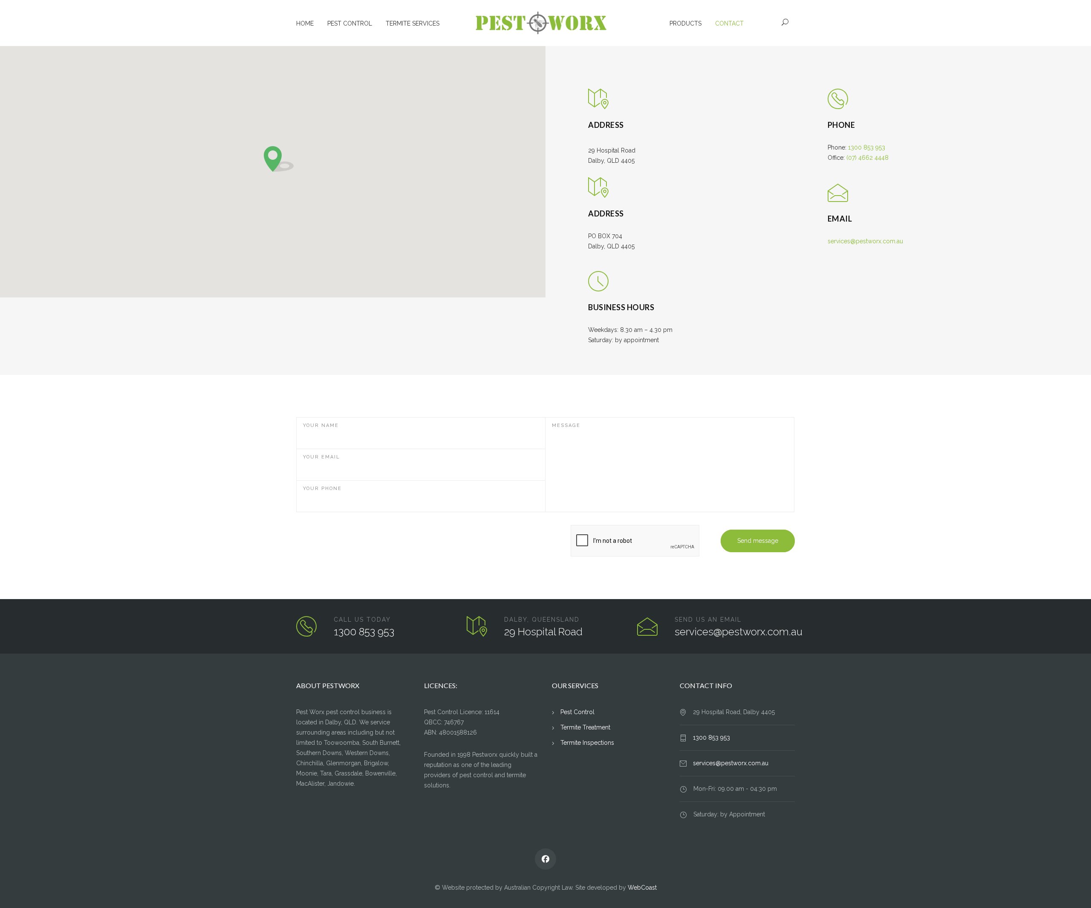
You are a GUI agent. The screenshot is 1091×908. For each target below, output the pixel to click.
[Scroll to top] (1067, 884)
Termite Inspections (587, 742)
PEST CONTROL (349, 23)
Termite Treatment (585, 727)
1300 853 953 (866, 147)
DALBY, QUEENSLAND (542, 619)
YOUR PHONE (322, 488)
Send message (757, 540)
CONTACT (729, 23)
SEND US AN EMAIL (708, 619)
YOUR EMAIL (321, 457)
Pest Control (577, 712)
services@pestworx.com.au (865, 241)
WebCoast (642, 887)
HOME (305, 23)
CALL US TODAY (362, 619)
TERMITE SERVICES (412, 23)
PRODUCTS (685, 23)
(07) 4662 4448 (867, 157)
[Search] (785, 22)
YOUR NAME (321, 425)
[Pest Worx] (545, 23)
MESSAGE (566, 425)
